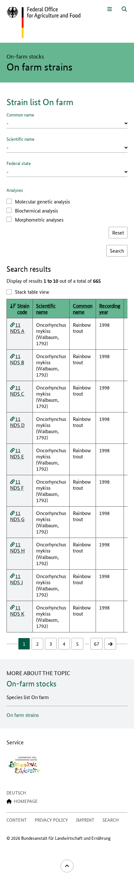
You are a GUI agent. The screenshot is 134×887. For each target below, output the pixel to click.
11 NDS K (17, 610)
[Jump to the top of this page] (67, 866)
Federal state (19, 163)
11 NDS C (17, 390)
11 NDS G (17, 515)
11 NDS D (17, 421)
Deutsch (16, 792)
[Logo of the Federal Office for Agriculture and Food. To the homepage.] (43, 22)
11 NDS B (17, 359)
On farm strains (23, 714)
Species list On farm (28, 697)
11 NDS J (16, 579)
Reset (118, 232)
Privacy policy (51, 819)
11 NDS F (17, 484)
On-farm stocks (32, 683)
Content (17, 819)
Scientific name (20, 139)
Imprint (85, 819)
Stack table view (32, 291)
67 (96, 643)
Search (110, 819)
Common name (20, 114)
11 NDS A (17, 327)
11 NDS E (17, 453)
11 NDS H (17, 547)
